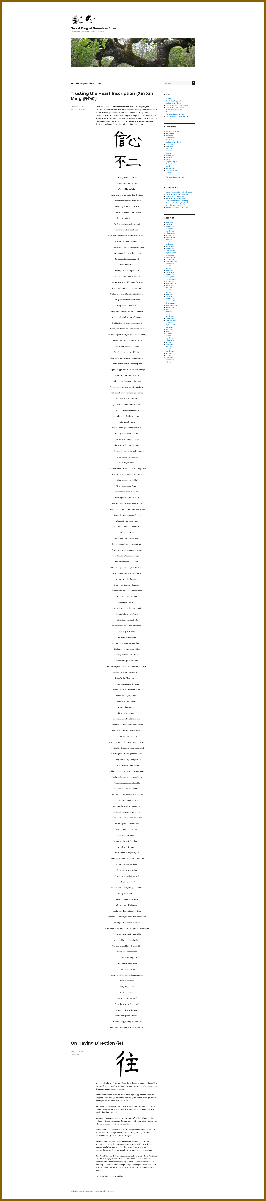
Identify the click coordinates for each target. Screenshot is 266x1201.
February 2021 (170, 299)
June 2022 (169, 266)
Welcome (169, 112)
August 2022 (170, 264)
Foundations (75, 1054)
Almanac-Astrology (172, 131)
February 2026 (170, 227)
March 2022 (170, 272)
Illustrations (170, 155)
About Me (169, 99)
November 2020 (171, 301)
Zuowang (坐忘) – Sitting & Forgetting (178, 116)
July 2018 (169, 347)
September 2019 (171, 325)
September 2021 (171, 283)
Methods (169, 157)
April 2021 (169, 294)
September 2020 (171, 305)
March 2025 (170, 231)
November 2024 (171, 237)
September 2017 (171, 358)
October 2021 (170, 281)
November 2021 (171, 279)
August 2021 (170, 286)
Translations (83, 109)
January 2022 (170, 277)
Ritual (168, 166)
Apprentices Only (171, 133)
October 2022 (170, 259)
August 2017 (170, 360)
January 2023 (170, 255)
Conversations (170, 138)
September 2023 (171, 253)
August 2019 (170, 327)
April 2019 (169, 336)
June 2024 (169, 240)
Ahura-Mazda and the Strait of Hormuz (179, 192)
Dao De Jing (170, 140)
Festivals (169, 149)
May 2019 (169, 334)
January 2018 (170, 353)
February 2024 (170, 248)
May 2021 (169, 292)
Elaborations (170, 146)
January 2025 (170, 235)
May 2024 (169, 242)
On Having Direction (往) (97, 1043)
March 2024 (170, 246)
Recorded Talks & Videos (174, 110)
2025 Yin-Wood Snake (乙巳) (175, 205)
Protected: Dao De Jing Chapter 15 (177, 198)
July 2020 (169, 310)
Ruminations (170, 168)
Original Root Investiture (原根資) (177, 105)
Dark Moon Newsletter (173, 103)
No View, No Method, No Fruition (177, 207)
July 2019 (169, 329)
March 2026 (170, 224)
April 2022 (169, 270)
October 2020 (170, 303)
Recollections (170, 164)
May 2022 (169, 268)
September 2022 (171, 261)
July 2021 (169, 288)
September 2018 (171, 344)
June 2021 (169, 290)
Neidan (168, 160)
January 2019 (170, 342)
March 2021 (170, 296)
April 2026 (169, 222)
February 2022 (170, 275)
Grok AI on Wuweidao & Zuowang (177, 201)
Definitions (169, 144)
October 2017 (170, 355)
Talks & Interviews (172, 170)
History (168, 153)
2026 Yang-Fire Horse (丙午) (175, 196)
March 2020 (170, 316)
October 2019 (170, 323)
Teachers (169, 173)
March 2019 (170, 338)
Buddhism (74, 109)
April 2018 (169, 349)
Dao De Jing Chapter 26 (173, 101)
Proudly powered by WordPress (104, 1191)
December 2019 (171, 320)
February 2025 (170, 233)
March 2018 (170, 351)
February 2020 (170, 318)
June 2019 (169, 331)
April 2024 (169, 244)
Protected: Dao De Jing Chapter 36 (177, 203)
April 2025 (169, 229)
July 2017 (169, 362)
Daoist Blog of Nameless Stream (95, 28)
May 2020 (169, 314)
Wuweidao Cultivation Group (175, 114)
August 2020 (170, 307)
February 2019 (170, 340)
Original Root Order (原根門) (175, 107)
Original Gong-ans (172, 162)
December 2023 (171, 251)
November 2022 (171, 257)
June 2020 (169, 312)
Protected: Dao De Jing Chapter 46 (177, 194)
